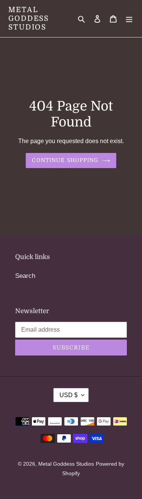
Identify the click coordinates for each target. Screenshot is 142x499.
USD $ (68, 395)
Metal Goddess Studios (28, 18)
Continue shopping (65, 160)
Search (25, 275)
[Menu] (129, 18)
